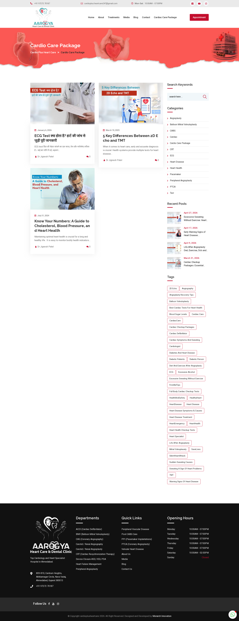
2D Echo (173, 288)
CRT (172, 149)
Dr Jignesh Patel (45, 156)
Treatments (113, 17)
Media (126, 17)
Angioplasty (175, 118)
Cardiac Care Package (165, 17)
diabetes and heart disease (182, 353)
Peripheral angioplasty (181, 180)
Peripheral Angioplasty (87, 569)
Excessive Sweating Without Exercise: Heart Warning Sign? (195, 220)
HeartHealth (194, 423)
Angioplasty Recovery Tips (181, 295)
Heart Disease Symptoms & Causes (185, 410)
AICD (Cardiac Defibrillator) (89, 529)
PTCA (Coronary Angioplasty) (136, 544)
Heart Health (176, 168)
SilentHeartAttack (177, 456)
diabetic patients (177, 359)
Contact (146, 17)
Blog (135, 17)
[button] (232, 614)
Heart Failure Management (88, 564)
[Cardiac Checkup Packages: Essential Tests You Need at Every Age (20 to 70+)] (175, 263)
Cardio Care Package (180, 143)
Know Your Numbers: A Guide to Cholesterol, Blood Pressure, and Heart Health (62, 226)
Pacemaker (175, 174)
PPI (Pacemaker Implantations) (137, 539)
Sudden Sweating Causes (181, 462)
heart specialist (176, 436)
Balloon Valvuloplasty (179, 301)
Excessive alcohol (186, 372)
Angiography (187, 288)
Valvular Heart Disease (133, 549)
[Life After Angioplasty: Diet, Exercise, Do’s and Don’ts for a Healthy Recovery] (175, 248)
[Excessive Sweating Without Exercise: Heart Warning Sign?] (175, 218)
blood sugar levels (178, 314)
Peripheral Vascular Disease (135, 529)
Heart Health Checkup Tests (182, 430)
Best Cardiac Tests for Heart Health (185, 307)
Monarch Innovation (162, 616)
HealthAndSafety (177, 398)
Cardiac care (198, 314)
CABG (173, 130)
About (101, 17)
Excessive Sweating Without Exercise (186, 378)
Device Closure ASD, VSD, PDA (91, 559)
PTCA (173, 186)
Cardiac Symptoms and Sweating (184, 340)
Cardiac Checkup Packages (181, 327)
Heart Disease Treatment (180, 417)
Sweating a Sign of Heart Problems (185, 468)
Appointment (199, 17)
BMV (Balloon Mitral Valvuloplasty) (92, 534)
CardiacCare (175, 320)
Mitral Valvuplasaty (177, 449)
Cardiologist (174, 346)
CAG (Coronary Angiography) (89, 539)
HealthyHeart (196, 398)
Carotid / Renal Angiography (89, 544)
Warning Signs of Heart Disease (183, 481)
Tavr (172, 193)
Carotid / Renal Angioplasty (89, 549)
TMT (171, 475)
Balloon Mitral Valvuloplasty (183, 124)
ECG (172, 155)
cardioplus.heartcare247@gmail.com (100, 3)
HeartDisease (175, 404)
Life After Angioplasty (179, 443)
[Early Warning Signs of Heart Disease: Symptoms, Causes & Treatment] (175, 233)
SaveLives (196, 449)
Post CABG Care (129, 534)
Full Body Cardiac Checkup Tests (184, 391)
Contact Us (127, 569)
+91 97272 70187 (42, 3)
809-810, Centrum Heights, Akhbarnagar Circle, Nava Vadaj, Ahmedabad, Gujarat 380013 (51, 577)
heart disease (193, 404)
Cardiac (173, 137)
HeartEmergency (177, 423)
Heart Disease (177, 162)
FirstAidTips (174, 385)
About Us (126, 554)
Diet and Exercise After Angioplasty (185, 365)
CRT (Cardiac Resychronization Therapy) (95, 554)
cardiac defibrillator (178, 333)
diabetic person (197, 359)
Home (91, 17)
